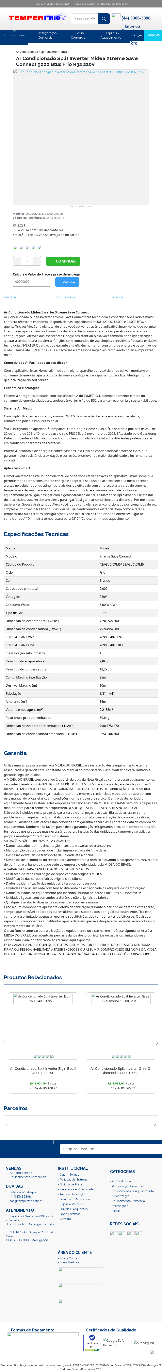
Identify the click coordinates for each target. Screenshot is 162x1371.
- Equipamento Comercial (127, 1201)
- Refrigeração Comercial (127, 1186)
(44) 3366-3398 (20, 1196)
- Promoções (119, 1206)
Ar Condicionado (21, 1173)
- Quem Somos (68, 1174)
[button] (157, 1043)
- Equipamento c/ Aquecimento (132, 1191)
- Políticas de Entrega (73, 1179)
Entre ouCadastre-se (132, 28)
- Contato (64, 1219)
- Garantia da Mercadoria (74, 1199)
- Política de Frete (70, 1184)
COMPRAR (65, 261)
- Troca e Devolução (71, 1194)
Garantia (116, 297)
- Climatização (119, 1196)
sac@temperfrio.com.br (25, 1201)
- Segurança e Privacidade (76, 1189)
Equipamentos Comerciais (28, 1177)
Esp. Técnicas (66, 297)
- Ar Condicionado (122, 1181)
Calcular (68, 282)
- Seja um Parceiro (70, 1204)
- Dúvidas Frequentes (73, 1209)
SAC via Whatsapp (23, 1192)
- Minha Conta (67, 1258)
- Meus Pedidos (68, 1262)
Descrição (9, 297)
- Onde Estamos (69, 1214)
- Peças (115, 1211)
